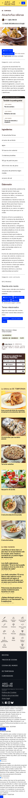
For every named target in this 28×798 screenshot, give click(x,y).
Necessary (4, 761)
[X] (9, 367)
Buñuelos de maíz (10, 113)
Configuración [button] (4, 726)
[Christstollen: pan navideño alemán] (13, 427)
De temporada (6, 10)
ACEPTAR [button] (13, 726)
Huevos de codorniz (10, 338)
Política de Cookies (9, 692)
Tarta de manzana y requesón (10, 121)
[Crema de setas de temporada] (13, 504)
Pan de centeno (9, 106)
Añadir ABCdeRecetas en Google (14, 23)
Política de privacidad (10, 695)
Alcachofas (7, 335)
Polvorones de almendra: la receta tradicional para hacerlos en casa (11, 590)
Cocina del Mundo (10, 665)
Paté (22, 338)
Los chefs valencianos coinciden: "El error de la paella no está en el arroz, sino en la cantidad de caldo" (13, 566)
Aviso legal (6, 698)
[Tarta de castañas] (13, 454)
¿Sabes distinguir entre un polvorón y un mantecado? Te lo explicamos (12, 599)
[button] (3, 3)
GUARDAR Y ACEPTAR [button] (7, 794)
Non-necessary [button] (5, 776)
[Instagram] (9, 371)
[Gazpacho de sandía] (13, 479)
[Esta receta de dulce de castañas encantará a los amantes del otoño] (13, 400)
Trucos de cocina (9, 660)
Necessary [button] (3, 759)
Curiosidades (7, 676)
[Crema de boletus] (13, 529)
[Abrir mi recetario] (23, 3)
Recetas (5, 655)
